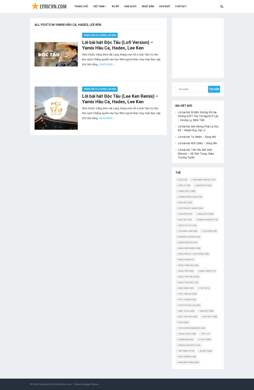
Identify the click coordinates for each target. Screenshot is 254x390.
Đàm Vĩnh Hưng (188, 362)
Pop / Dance (187, 300)
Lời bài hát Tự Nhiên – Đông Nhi (197, 137)
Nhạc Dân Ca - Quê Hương (193, 254)
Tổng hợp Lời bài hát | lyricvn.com (55, 384)
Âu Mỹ (115, 6)
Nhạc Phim (186, 260)
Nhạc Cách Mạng (189, 248)
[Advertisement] (198, 48)
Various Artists (189, 345)
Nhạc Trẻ (186, 271)
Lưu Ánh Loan (187, 231)
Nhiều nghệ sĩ (187, 242)
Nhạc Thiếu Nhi (188, 265)
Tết (205, 334)
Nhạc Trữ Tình (188, 277)
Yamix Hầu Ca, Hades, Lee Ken (100, 35)
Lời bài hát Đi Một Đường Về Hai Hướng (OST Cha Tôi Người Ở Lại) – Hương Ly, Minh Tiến (198, 116)
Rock (183, 322)
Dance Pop (204, 185)
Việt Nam (99, 6)
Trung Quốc (187, 334)
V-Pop (205, 339)
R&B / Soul (186, 311)
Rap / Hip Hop (187, 317)
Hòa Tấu (185, 220)
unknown (185, 339)
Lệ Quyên (210, 231)
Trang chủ (81, 6)
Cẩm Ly (184, 185)
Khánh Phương (207, 220)
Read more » (107, 64)
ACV (182, 180)
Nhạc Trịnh (207, 271)
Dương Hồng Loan (190, 197)
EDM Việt (185, 202)
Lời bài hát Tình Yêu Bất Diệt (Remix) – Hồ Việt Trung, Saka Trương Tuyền (196, 153)
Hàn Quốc (130, 6)
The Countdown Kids (191, 328)
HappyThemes (91, 384)
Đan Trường (187, 357)
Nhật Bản (148, 6)
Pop (204, 288)
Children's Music (204, 180)
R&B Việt (206, 311)
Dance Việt (186, 191)
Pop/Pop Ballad (189, 305)
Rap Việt (210, 317)
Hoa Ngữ (164, 6)
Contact (181, 6)
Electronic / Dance (190, 208)
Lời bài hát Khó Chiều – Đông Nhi (197, 143)
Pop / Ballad (187, 294)
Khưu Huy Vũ (187, 225)
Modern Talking (189, 237)
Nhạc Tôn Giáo (188, 282)
